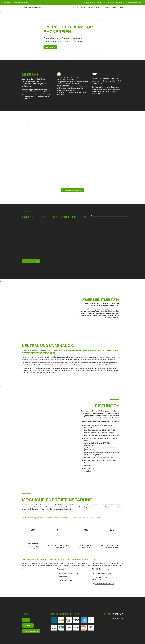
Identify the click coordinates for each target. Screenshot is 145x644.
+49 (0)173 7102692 (102, 577)
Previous (2, 36)
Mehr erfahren (50, 47)
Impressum (28, 625)
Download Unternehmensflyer (72, 190)
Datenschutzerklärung (31, 631)
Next (142, 36)
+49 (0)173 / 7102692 (105, 2)
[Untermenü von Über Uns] (94, 7)
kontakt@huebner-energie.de (134, 2)
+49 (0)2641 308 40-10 (102, 569)
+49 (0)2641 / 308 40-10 (89, 2)
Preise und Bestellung (31, 261)
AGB (26, 619)
